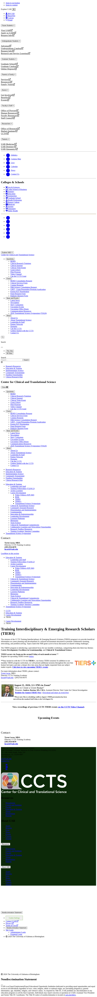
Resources (5, 82)
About (9, 316)
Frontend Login (16, 934)
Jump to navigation (13, 3)
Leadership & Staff (17, 322)
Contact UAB (12, 921)
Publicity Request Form (19, 296)
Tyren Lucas (5, 673)
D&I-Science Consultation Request (23, 287)
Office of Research (9, 128)
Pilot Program (15, 272)
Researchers (6, 124)
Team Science (15, 523)
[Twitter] (8, 221)
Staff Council (6, 118)
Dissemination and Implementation (23, 510)
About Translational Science (20, 320)
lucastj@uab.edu (11, 549)
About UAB (6, 867)
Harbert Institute (8, 131)
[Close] (13, 9)
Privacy (10, 923)
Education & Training (14, 484)
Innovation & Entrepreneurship (22, 514)
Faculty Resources (9, 115)
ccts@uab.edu (6, 759)
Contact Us (14, 333)
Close (4, 387)
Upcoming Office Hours (19, 309)
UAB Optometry (8, 149)
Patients (5, 139)
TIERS (17, 499)
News (8, 832)
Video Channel (16, 274)
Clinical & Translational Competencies (24, 525)
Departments (10, 803)
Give (7, 830)
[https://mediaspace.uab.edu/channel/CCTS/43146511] (7, 767)
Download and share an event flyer (56, 693)
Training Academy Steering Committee (25, 531)
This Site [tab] (10, 351)
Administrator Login (18, 932)
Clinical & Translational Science (22, 506)
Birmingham (10, 814)
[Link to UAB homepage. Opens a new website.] (48, 910)
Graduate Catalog (8, 66)
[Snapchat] (8, 233)
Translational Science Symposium (27, 503)
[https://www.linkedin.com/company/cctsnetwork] (6, 765)
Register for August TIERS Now (28, 693)
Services (4, 79)
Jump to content (12, 5)
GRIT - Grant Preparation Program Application (28, 289)
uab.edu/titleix (70, 995)
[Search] (2, 337)
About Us (14, 318)
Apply (8, 826)
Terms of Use (12, 925)
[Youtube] (8, 229)
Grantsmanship (16, 512)
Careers (8, 837)
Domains (13, 326)
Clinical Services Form (18, 283)
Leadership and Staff (18, 486)
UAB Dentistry (7, 146)
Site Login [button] (9, 930)
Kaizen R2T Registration (19, 292)
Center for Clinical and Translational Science (17, 255)
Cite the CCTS (16, 329)
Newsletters (14, 303)
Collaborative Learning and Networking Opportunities (30, 527)
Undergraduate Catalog (11, 48)
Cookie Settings (14, 918)
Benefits (4, 97)
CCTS (4, 133)
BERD (13, 261)
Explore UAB (6, 252)
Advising (5, 46)
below (31, 656)
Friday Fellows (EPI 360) (24, 495)
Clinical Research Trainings (20, 263)
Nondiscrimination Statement (12, 912)
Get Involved (6, 95)
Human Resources (9, 113)
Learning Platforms (17, 518)
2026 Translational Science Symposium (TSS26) (28, 313)
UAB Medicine (7, 144)
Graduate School (8, 64)
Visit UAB (5, 30)
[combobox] (12, 360)
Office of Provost (8, 110)
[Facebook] (8, 218)
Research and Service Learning (14, 53)
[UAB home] (48, 250)
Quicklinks (10, 259)
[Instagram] (8, 225)
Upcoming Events (17, 307)
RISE (17, 497)
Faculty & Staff (7, 106)
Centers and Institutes (14, 805)
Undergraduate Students (10, 41)
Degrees (9, 828)
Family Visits (6, 84)
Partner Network (16, 324)
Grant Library (15, 270)
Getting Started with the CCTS (21, 331)
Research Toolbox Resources (21, 529)
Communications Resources (20, 311)
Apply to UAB (7, 33)
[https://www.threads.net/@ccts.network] (6, 769)
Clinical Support (16, 266)
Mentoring (14, 521)
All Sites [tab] (9, 353)
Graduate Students (8, 59)
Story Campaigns (16, 305)
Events (4, 100)
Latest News (15, 300)
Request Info (6, 35)
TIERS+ (18, 501)
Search (3, 358)
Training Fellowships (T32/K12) (22, 489)
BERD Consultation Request (21, 281)
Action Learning (16, 491)
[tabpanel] (48, 359)
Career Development (18, 493)
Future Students (7, 25)
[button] (48, 553)
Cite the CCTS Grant (18, 276)
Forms (9, 278)
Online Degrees (7, 69)
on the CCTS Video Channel (71, 707)
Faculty (8, 807)
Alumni (4, 90)
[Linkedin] (8, 237)
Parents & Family (8, 74)
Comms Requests (16, 285)
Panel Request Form (18, 294)
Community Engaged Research (22, 508)
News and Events (13, 298)
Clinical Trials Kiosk (18, 268)
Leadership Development (19, 516)
